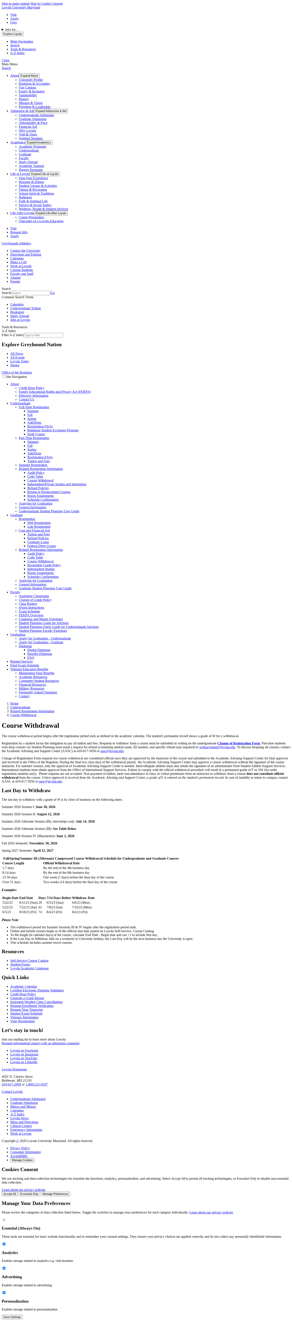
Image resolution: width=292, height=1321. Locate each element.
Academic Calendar (23, 986)
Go (52, 293)
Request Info (19, 232)
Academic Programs (32, 146)
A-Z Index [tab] (17, 53)
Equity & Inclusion (31, 91)
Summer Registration (33, 465)
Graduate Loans (38, 542)
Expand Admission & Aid (51, 111)
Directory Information (33, 395)
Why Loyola (27, 130)
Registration (27, 519)
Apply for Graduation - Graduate (41, 642)
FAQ (30, 657)
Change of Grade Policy (35, 600)
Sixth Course (36, 434)
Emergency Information (26, 1130)
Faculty (24, 158)
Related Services (21, 661)
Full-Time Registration (34, 407)
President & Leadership (34, 107)
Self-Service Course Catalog (29, 960)
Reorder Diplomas (39, 654)
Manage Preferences (55, 1194)
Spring (31, 418)
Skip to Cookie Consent (46, 3)
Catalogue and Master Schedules (41, 619)
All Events (17, 357)
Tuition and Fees (38, 461)
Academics (17, 142)
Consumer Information (25, 1152)
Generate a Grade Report (27, 998)
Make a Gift (18, 262)
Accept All (9, 1194)
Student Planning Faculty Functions (43, 630)
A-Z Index (17, 1114)
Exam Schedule (29, 611)
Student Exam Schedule (26, 1013)
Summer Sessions (31, 138)
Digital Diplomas (38, 650)
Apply (14, 18)
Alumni (15, 277)
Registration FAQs (40, 426)
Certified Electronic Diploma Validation (37, 990)
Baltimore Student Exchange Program (52, 430)
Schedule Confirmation (43, 499)
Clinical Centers (21, 1126)
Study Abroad (28, 162)
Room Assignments (40, 496)
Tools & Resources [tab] (23, 49)
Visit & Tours (28, 134)
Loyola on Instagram (24, 1054)
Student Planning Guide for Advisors (44, 623)
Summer (33, 411)
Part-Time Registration (34, 438)
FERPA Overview (31, 615)
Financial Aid (28, 126)
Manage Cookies (22, 1160)
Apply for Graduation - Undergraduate (45, 638)
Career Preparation (31, 217)
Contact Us (26, 399)
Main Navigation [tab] (21, 41)
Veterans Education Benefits (29, 669)
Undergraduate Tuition (25, 308)
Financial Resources (32, 684)
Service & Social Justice (35, 205)
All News (16, 353)
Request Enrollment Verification (31, 1006)
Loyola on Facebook (24, 1050)
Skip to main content (15, 3)
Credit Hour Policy (31, 388)
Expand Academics (39, 142)
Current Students (21, 270)
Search (6, 68)
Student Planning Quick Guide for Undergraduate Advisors (59, 627)
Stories (14, 365)
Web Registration (39, 523)
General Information (32, 507)
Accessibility (19, 1156)
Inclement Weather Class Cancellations (36, 1002)
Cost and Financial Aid (34, 530)
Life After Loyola (22, 213)
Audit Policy (35, 472)
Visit (13, 14)
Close (5, 60)
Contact (24, 696)
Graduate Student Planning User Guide (45, 588)
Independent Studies (41, 569)
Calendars (17, 258)
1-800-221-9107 (37, 1084)
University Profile (31, 80)
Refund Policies (38, 488)
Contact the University (25, 250)
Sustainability (28, 95)
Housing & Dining (31, 182)
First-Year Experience (33, 178)
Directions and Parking (25, 254)
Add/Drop (34, 422)
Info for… (12, 29)
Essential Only (29, 1194)
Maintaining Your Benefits (36, 673)
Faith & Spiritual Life (33, 201)
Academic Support (31, 166)
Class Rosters (28, 603)
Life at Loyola (19, 174)
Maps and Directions (24, 1122)
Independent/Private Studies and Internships (56, 484)
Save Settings (12, 1317)
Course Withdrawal (40, 480)
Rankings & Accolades (34, 83)
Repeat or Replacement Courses (49, 492)
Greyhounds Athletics (16, 243)
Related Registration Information (41, 469)
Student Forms (20, 964)
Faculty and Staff (21, 274)
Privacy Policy (20, 1148)
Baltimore (25, 197)
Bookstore (17, 312)
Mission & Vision (31, 103)
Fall (29, 415)
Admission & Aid (22, 111)
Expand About (29, 75)
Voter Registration (22, 1021)
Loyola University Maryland (21, 7)
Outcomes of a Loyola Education (41, 221)
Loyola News (19, 1118)
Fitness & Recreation (33, 189)
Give (13, 22)
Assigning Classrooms (34, 596)
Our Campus (27, 87)
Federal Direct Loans (41, 546)
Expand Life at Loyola (44, 174)
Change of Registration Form (238, 743)
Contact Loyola (12, 1091)
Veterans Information (24, 1017)
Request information (15, 1043)
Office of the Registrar (17, 372)
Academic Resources (33, 677)
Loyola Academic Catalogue (29, 968)
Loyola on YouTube (23, 1058)
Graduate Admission (32, 119)
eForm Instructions (31, 607)
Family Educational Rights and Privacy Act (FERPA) (55, 392)
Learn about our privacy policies (23, 1189)
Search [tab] (14, 45)
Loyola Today (19, 361)
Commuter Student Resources (39, 681)
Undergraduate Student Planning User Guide (49, 511)
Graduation (17, 634)
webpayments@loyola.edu (217, 747)
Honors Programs (31, 169)
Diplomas (25, 646)
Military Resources (31, 688)
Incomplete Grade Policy (44, 565)
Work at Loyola (20, 266)
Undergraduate (29, 150)
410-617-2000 (11, 1084)
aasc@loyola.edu (112, 751)
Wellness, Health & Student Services (43, 209)
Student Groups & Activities (38, 186)
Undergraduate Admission (36, 115)
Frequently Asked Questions (38, 692)
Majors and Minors (23, 1106)
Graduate (25, 154)
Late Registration (38, 526)
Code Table (35, 476)
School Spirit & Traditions (36, 193)
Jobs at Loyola (20, 320)
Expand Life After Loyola (51, 213)
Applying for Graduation (35, 503)
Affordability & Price (33, 123)
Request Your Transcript (26, 1009)
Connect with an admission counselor (54, 1043)
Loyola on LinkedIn (23, 1062)
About (14, 75)
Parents (15, 281)
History (24, 99)
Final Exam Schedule (24, 665)
